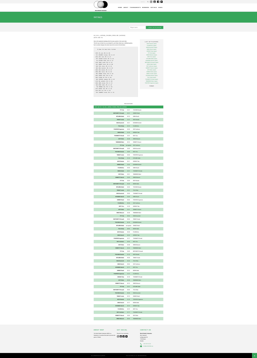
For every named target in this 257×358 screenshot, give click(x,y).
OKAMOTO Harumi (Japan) (151, 68)
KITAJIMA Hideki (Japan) (151, 58)
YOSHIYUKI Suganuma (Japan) (151, 83)
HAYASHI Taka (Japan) (152, 51)
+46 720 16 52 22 (147, 343)
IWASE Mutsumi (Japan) (151, 55)
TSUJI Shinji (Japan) (151, 77)
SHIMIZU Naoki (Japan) (152, 71)
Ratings (154, 7)
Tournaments (135, 7)
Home (120, 7)
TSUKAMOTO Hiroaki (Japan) (151, 79)
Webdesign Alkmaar (99, 355)
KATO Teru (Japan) (151, 56)
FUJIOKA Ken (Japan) (151, 45)
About (126, 7)
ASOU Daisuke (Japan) (152, 43)
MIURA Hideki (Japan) (151, 64)
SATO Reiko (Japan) (151, 70)
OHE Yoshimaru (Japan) (151, 66)
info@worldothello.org (148, 346)
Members (145, 7)
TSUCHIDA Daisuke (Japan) (152, 75)
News (160, 7)
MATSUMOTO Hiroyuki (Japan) (151, 62)
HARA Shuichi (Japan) (151, 49)
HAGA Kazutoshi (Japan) (151, 47)
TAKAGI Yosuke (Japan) (151, 73)
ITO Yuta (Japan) (151, 53)
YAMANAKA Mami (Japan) (151, 81)
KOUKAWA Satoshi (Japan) (152, 60)
